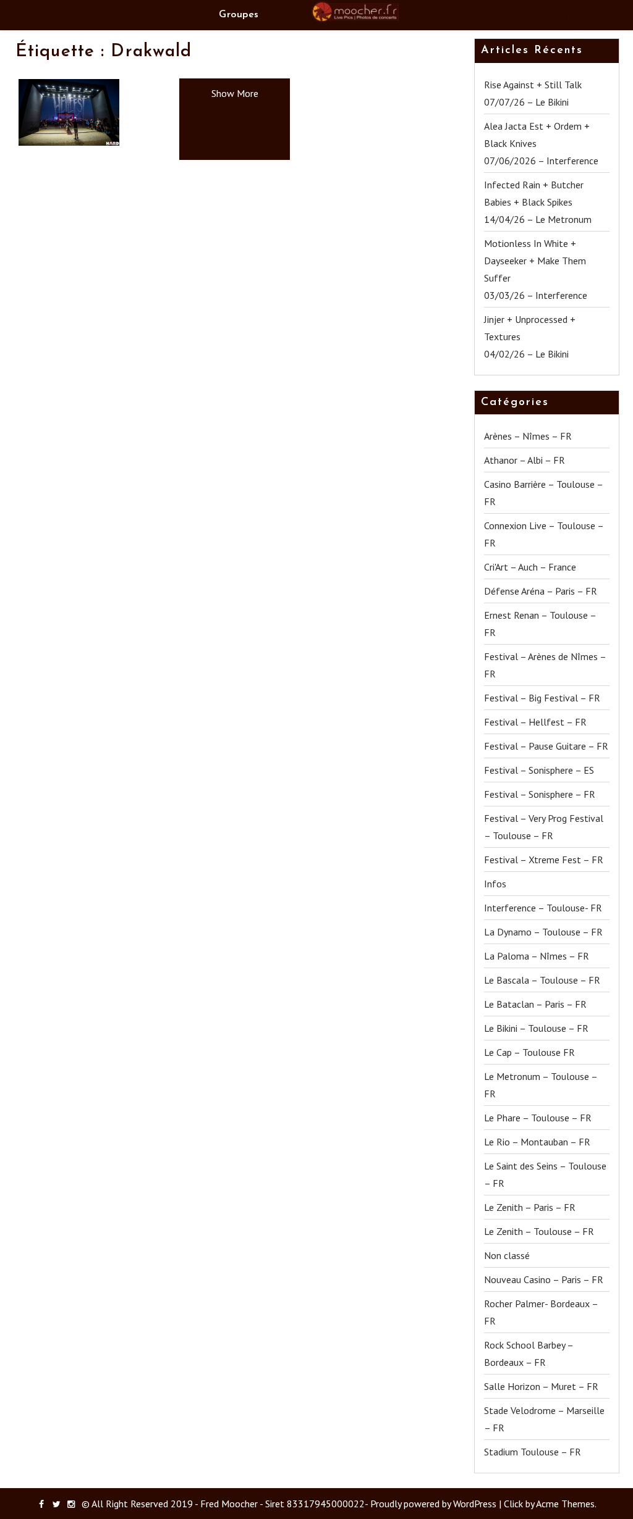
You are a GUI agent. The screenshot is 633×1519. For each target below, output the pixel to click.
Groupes (238, 15)
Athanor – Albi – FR (524, 460)
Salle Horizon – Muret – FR (541, 1386)
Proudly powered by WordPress (433, 1503)
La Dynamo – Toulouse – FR (543, 932)
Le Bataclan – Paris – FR (535, 1004)
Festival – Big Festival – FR (542, 698)
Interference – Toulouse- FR (543, 908)
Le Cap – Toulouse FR (529, 1052)
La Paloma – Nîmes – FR (536, 956)
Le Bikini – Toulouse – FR (536, 1028)
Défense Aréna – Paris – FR (540, 591)
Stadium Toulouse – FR (532, 1452)
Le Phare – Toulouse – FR (538, 1117)
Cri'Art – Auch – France (530, 567)
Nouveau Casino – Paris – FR (543, 1279)
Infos (495, 883)
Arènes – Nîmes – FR (528, 436)
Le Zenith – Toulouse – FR (539, 1231)
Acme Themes (565, 1503)
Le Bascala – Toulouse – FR (542, 980)
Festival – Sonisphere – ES (539, 770)
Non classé (507, 1255)
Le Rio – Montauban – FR (537, 1142)
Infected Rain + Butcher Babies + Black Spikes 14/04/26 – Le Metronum (538, 201)
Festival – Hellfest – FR (535, 722)
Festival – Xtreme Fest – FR (543, 859)
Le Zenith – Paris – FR (530, 1207)
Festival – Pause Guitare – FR (546, 746)
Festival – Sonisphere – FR (539, 794)
